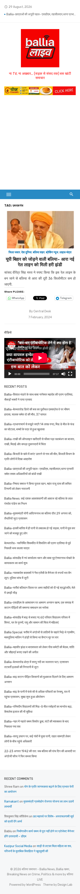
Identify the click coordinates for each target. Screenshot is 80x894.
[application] (40, 358)
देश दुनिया (26, 252)
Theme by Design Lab (57, 885)
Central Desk (42, 311)
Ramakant (11, 801)
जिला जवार (14, 252)
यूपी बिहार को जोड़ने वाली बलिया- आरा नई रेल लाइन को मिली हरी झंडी (40, 261)
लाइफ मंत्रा (65, 252)
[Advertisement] (40, 141)
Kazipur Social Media (18, 846)
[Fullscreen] (70, 374)
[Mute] (63, 374)
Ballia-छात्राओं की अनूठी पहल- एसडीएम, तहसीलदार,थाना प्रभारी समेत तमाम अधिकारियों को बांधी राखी (41, 15)
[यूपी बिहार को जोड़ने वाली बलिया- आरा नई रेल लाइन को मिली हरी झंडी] (40, 229)
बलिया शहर (39, 252)
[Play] (10, 374)
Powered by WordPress (25, 885)
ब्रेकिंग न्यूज (52, 252)
